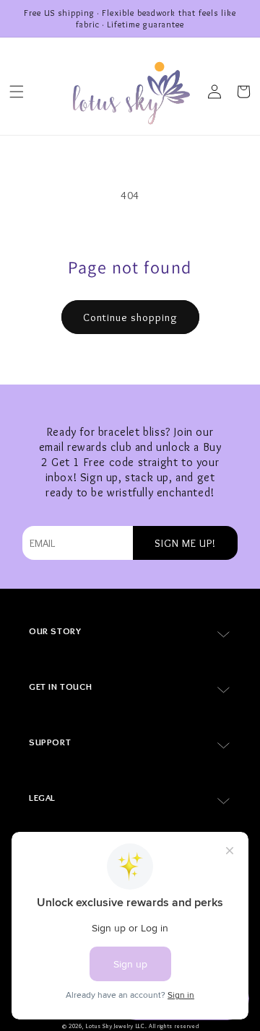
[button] (16, 91)
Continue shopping (130, 317)
